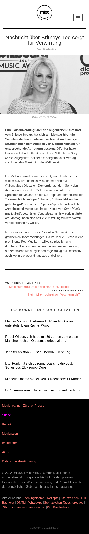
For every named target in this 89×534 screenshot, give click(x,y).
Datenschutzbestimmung (19, 461)
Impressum (10, 443)
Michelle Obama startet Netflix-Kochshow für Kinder (43, 379)
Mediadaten (10, 433)
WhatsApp (35, 502)
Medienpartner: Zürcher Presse (23, 405)
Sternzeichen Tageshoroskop (63, 502)
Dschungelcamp (33, 498)
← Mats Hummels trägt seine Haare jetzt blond (37, 286)
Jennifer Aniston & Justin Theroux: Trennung (37, 352)
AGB (5, 452)
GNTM (21, 502)
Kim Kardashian (58, 507)
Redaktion (50, 49)
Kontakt (7, 424)
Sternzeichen (70, 498)
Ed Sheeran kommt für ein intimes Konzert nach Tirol (43, 390)
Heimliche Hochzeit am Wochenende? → (56, 294)
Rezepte (52, 498)
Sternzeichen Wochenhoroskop (24, 507)
